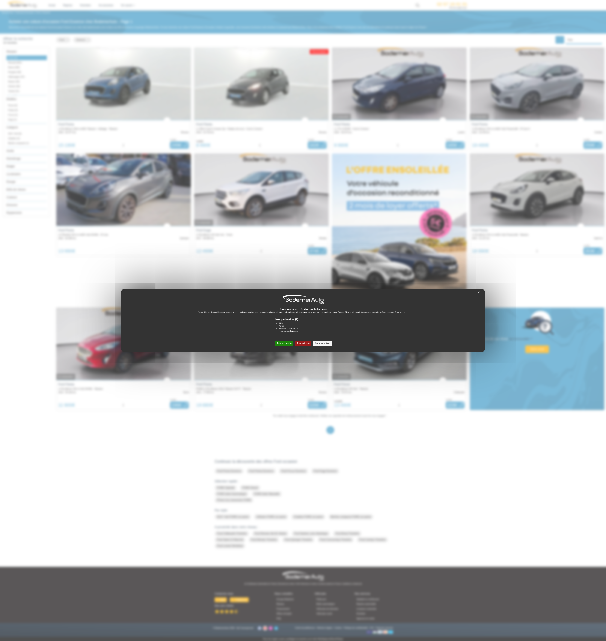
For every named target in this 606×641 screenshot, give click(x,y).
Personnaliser (322, 343)
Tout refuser (303, 343)
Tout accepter (284, 343)
